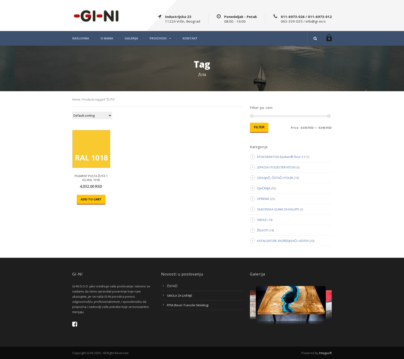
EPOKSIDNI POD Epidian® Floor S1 (281, 157)
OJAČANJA (263, 188)
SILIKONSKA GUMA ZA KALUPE (278, 209)
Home (76, 99)
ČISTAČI (172, 286)
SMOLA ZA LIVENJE (179, 295)
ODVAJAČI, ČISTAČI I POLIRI (275, 178)
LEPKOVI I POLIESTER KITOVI (276, 167)
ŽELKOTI (262, 230)
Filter (259, 127)
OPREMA (263, 199)
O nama (107, 38)
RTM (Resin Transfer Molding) (187, 305)
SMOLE (262, 220)
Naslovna (80, 38)
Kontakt (190, 38)
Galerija (131, 38)
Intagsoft (325, 353)
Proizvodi (158, 38)
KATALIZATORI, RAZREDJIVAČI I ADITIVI (283, 241)
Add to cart (91, 199)
